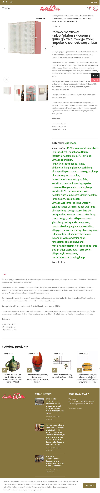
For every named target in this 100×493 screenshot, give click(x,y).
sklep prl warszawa (62, 230)
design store (75, 210)
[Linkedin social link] (64, 262)
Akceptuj (90, 486)
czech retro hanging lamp (66, 226)
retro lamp (58, 241)
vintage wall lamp (61, 202)
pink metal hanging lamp (65, 167)
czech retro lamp (86, 214)
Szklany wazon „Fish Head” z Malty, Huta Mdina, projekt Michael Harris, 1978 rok (12, 378)
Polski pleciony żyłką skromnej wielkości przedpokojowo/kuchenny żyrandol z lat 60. (87, 378)
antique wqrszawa (78, 190)
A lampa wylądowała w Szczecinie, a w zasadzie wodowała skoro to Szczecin (55, 461)
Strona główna (57, 16)
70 (79, 155)
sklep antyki (59, 233)
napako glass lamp (62, 194)
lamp (81, 163)
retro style (84, 249)
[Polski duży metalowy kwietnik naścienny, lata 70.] (62, 361)
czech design (59, 218)
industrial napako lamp (64, 155)
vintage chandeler (62, 159)
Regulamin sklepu (75, 409)
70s (85, 179)
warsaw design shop (74, 237)
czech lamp (86, 167)
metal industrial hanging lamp (68, 257)
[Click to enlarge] (6, 79)
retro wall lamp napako (64, 187)
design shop (73, 198)
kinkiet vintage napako (64, 163)
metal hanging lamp (63, 245)
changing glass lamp (79, 233)
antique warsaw (81, 202)
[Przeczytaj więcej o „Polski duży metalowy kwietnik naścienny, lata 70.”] (54, 370)
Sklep (67, 16)
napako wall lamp (78, 151)
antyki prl (57, 183)
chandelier (87, 226)
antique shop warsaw (63, 214)
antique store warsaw (77, 222)
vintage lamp (59, 210)
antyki (55, 190)
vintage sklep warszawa (65, 171)
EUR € (94, 75)
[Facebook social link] (3, 2)
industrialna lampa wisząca (66, 179)
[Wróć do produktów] (56, 26)
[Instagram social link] (6, 2)
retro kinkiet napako (84, 194)
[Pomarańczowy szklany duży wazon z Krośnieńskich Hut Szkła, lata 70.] (37, 361)
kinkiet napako (61, 175)
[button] (4, 49)
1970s (70, 148)
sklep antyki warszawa (64, 253)
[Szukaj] (95, 8)
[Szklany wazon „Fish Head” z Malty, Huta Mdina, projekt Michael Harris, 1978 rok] (12, 361)
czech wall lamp (86, 206)
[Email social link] (61, 262)
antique (87, 155)
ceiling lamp (85, 187)
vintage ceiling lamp (86, 245)
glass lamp (57, 222)
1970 (63, 190)
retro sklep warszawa (79, 218)
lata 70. (87, 210)
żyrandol (57, 237)
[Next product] (59, 26)
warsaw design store (86, 148)
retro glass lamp (89, 171)
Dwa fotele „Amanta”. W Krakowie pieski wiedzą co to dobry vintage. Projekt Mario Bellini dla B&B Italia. (55, 406)
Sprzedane (74, 16)
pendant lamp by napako (77, 183)
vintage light (60, 151)
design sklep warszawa (64, 249)
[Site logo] (50, 8)
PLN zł (94, 80)
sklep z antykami (74, 241)
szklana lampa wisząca (64, 206)
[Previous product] (53, 26)
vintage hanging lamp (86, 230)
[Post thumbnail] (39, 409)
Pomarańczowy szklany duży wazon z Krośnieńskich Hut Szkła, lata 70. (37, 378)
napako (75, 175)
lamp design (58, 198)
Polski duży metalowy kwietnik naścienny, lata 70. (62, 377)
